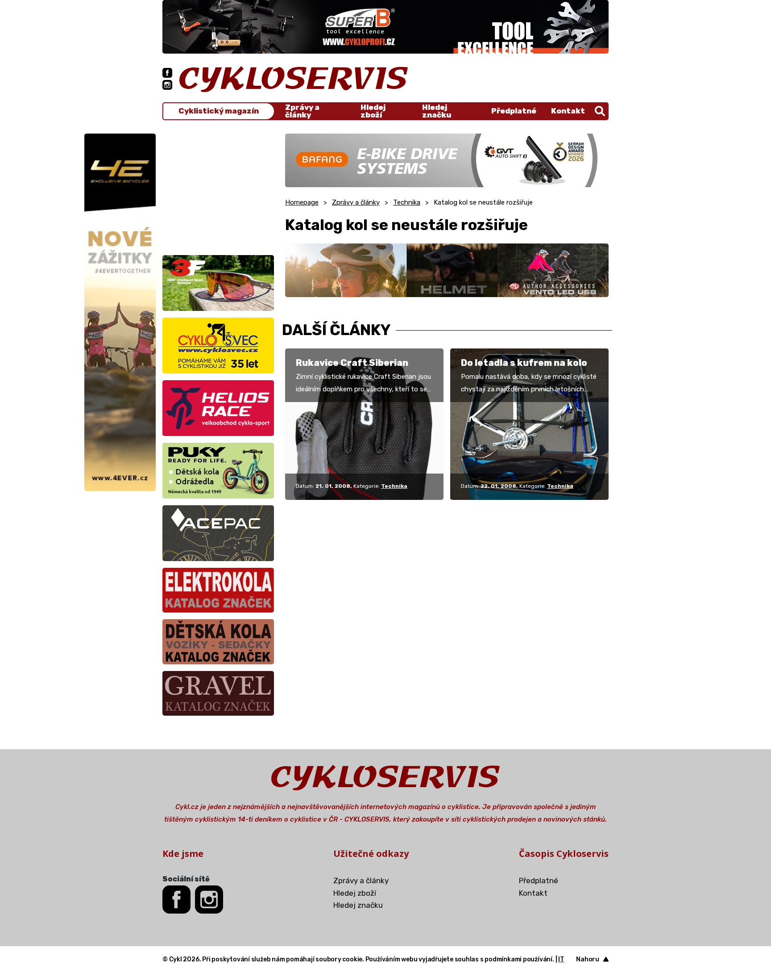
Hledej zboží (373, 111)
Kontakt (568, 110)
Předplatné (513, 110)
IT (561, 959)
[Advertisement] (218, 189)
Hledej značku (436, 111)
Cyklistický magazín (218, 111)
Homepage (302, 202)
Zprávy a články (302, 111)
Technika (406, 202)
